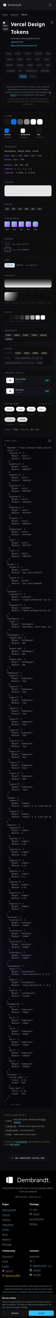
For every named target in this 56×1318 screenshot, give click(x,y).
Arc (20, 71)
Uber (38, 59)
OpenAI (38, 53)
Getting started (9, 1209)
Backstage (7, 1244)
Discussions (7, 1256)
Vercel (23, 76)
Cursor (32, 76)
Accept (41, 1313)
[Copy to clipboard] (52, 22)
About (5, 1234)
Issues (5, 1261)
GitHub (36, 1214)
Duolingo (11, 71)
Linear (17, 53)
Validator (6, 1219)
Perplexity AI (31, 71)
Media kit (6, 1239)
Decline (15, 1313)
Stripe (8, 53)
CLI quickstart (21, 1141)
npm (35, 1209)
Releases (34, 1224)
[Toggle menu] (50, 5)
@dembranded (42, 1265)
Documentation (37, 1219)
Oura (39, 65)
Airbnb (10, 59)
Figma (19, 59)
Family (30, 65)
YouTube (37, 1274)
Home (5, 14)
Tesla (48, 53)
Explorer (14, 14)
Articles (5, 1229)
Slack (29, 59)
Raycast (9, 65)
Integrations (8, 1224)
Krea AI (20, 65)
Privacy (5, 1266)
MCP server (14, 1144)
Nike (48, 65)
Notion (28, 53)
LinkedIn (37, 1270)
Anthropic (45, 71)
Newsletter (35, 1256)
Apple (46, 59)
